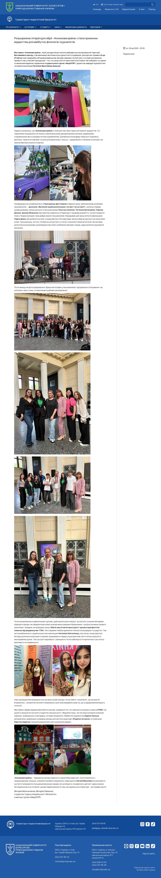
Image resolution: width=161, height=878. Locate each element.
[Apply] (152, 5)
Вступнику (29, 27)
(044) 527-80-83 (98, 823)
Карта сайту (149, 853)
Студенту (44, 27)
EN (97, 4)
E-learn (142, 9)
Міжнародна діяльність (76, 27)
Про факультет (12, 27)
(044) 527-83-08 (99, 865)
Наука (57, 27)
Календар (97, 9)
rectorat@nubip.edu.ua (65, 861)
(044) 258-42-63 (99, 862)
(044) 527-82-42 (62, 857)
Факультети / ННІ (111, 9)
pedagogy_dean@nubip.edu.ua (105, 828)
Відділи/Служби (129, 9)
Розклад (152, 9)
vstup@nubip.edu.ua (101, 869)
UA (94, 4)
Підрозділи (95, 27)
